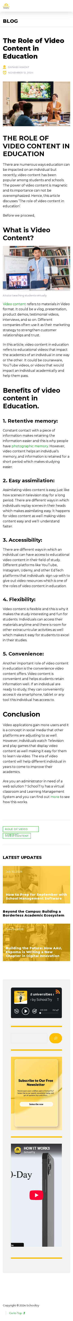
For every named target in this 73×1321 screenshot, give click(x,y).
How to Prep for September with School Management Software (36, 896)
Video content (17, 835)
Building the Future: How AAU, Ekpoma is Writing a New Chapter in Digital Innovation (34, 952)
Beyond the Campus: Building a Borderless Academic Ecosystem (33, 913)
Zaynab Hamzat (18, 67)
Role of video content (16, 830)
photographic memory (30, 446)
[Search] (55, 1038)
